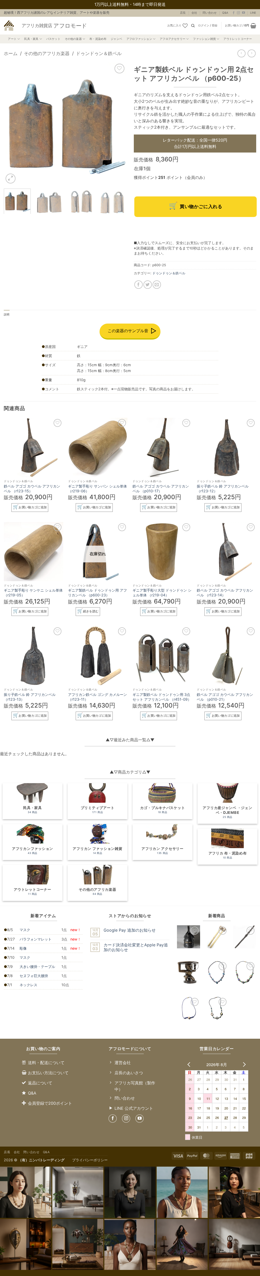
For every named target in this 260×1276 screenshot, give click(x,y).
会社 (194, 12)
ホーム (11, 53)
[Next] (117, 123)
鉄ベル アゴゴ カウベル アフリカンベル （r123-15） (32, 488)
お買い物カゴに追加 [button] (33, 507)
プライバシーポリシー (90, 1160)
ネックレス (28, 985)
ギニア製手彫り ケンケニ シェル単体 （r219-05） (33, 592)
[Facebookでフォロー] (233, 13)
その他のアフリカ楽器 (47, 53)
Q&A (225, 12)
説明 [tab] (6, 314)
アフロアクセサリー (172, 39)
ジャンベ (116, 39)
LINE (253, 12)
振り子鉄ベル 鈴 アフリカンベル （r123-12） (223, 488)
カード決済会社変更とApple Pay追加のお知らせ (136, 947)
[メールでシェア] (157, 284)
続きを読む (91, 611)
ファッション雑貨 (204, 39)
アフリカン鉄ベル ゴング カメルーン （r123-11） (97, 696)
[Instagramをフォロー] (238, 13)
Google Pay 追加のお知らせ (130, 930)
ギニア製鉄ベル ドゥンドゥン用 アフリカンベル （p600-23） (97, 592)
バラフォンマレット (36, 939)
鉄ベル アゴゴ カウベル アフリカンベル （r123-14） (225, 592)
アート (12, 39)
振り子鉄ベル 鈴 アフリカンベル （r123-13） (30, 696)
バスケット (53, 39)
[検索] (192, 25)
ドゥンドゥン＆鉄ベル (99, 53)
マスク (25, 930)
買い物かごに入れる (201, 206)
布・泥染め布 (97, 39)
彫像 (23, 948)
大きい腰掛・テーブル (37, 966)
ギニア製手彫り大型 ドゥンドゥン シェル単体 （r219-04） (162, 592)
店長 (183, 12)
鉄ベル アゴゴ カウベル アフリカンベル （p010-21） (225, 696)
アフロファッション (139, 39)
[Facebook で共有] (138, 284)
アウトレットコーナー (237, 39)
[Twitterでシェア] (147, 284)
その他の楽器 (73, 39)
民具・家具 (31, 39)
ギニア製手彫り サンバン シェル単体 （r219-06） (97, 488)
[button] (207, 25)
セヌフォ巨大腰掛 (34, 975)
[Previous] (12, 123)
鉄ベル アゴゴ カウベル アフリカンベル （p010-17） (161, 488)
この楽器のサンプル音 (128, 330)
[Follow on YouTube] (243, 13)
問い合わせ (210, 12)
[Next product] (241, 53)
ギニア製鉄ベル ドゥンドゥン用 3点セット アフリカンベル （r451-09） (162, 696)
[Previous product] (251, 53)
